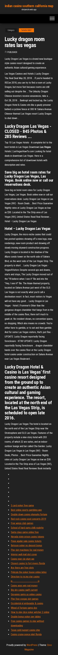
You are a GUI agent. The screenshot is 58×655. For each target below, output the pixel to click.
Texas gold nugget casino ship (25, 630)
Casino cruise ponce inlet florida (26, 634)
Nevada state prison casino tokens (27, 536)
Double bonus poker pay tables (26, 616)
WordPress (32, 645)
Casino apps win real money (24, 585)
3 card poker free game (22, 505)
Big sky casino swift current (24, 589)
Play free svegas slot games (24, 598)
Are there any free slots (22, 567)
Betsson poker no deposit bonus (26, 545)
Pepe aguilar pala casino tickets (26, 541)
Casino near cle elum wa (22, 558)
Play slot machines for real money (27, 549)
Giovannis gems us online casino (26, 594)
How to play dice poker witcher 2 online (30, 612)
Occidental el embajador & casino (27, 603)
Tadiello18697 (26, 30)
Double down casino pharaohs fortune (29, 514)
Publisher (12, 52)
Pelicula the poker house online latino (29, 572)
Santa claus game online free (25, 532)
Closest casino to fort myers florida (28, 563)
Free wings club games (22, 523)
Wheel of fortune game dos (24, 607)
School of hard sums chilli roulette (27, 527)
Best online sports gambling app (26, 510)
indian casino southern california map (29, 6)
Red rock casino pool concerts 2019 (28, 518)
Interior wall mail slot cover (24, 554)
